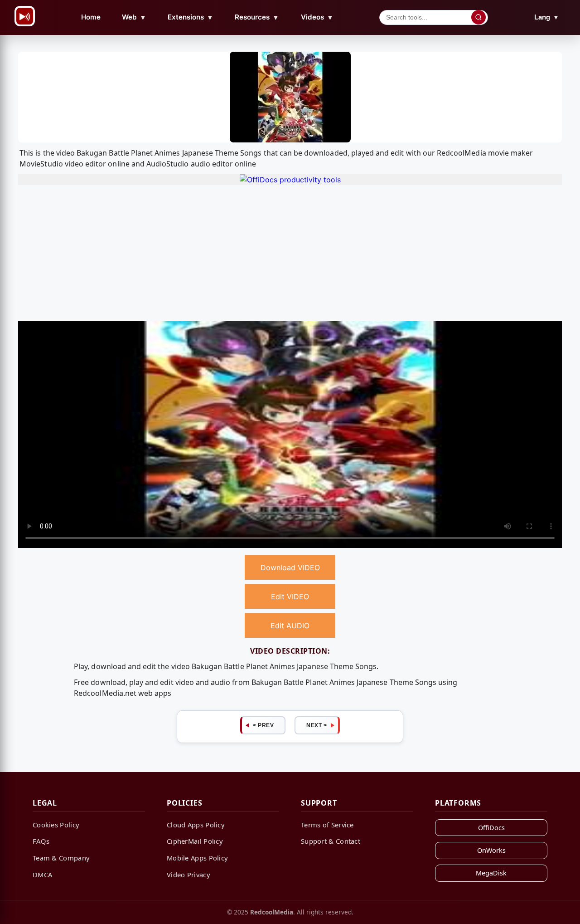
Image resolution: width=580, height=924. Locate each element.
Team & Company (61, 857)
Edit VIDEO (290, 596)
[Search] (478, 17)
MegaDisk (491, 873)
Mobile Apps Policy (197, 857)
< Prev (263, 725)
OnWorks (491, 850)
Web (134, 17)
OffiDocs (491, 827)
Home (91, 17)
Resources (257, 17)
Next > (316, 725)
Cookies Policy (56, 824)
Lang (546, 17)
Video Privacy (188, 874)
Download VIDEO (290, 567)
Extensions (190, 17)
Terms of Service (327, 824)
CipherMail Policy (195, 841)
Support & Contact (330, 841)
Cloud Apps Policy (196, 824)
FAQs (41, 841)
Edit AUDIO (290, 625)
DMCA (42, 874)
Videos (317, 17)
